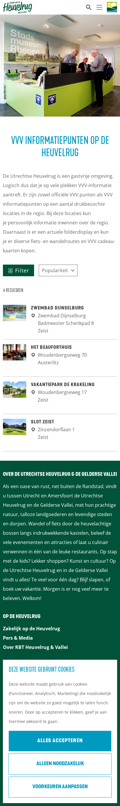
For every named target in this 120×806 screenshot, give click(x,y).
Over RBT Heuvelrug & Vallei (35, 647)
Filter (22, 270)
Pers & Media (18, 638)
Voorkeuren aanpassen (60, 787)
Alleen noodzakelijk (60, 764)
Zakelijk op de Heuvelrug (31, 628)
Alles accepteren (60, 741)
